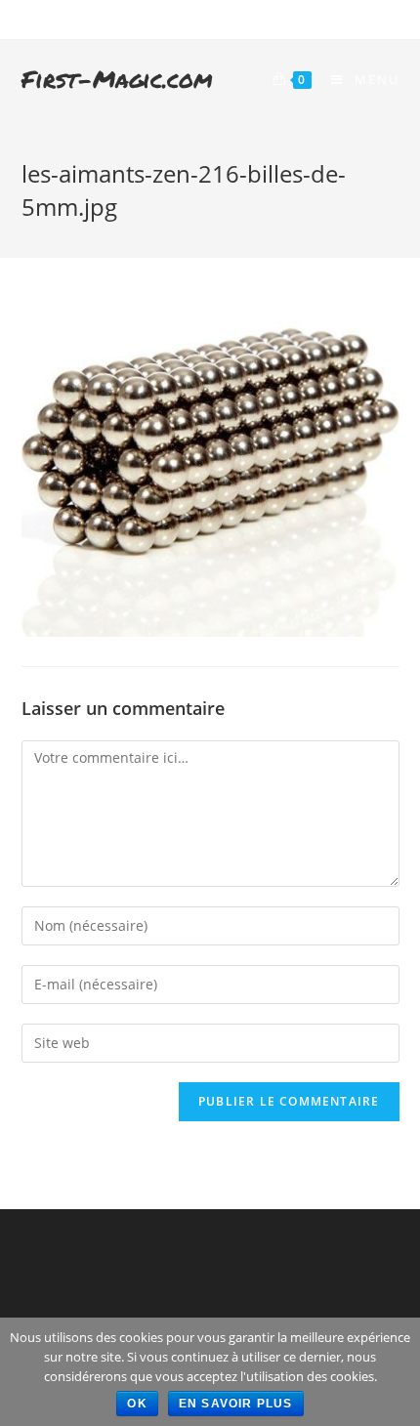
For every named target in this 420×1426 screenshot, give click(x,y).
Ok (137, 1403)
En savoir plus (236, 1403)
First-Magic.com (117, 79)
